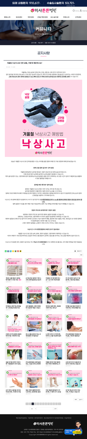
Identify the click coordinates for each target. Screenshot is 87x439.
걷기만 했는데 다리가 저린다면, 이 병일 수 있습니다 (73, 391)
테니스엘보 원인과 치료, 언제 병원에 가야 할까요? (33, 335)
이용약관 (30, 418)
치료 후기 (40, 43)
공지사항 (33, 43)
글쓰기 (80, 399)
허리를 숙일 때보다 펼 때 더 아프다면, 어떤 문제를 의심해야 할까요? (73, 307)
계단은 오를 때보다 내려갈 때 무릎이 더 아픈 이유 (13, 279)
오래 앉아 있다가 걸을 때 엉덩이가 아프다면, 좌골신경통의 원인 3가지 (73, 363)
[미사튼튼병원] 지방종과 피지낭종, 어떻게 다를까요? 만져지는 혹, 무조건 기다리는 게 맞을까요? (73, 336)
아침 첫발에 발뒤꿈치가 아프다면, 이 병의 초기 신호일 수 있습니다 (53, 391)
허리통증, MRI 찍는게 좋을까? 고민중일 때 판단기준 (13, 307)
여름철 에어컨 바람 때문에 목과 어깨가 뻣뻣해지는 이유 (53, 363)
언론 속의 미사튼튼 (50, 43)
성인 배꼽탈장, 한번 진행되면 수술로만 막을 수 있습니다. (33, 307)
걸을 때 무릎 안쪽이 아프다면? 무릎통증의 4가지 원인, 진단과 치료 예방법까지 (13, 363)
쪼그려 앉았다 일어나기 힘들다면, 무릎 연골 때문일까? (73, 279)
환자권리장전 (38, 418)
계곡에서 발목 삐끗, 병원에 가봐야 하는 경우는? (53, 307)
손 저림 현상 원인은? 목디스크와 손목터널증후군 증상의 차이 (33, 279)
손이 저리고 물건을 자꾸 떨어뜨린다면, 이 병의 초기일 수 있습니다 (13, 391)
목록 (81, 255)
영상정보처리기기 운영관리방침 (53, 418)
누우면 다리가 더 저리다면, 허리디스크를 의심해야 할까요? (53, 335)
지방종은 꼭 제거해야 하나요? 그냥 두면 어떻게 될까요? (53, 279)
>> (59, 404)
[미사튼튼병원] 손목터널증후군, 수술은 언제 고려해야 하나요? (33, 363)
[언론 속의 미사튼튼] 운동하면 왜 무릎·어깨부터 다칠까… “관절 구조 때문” (13, 335)
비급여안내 (67, 418)
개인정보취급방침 (21, 418)
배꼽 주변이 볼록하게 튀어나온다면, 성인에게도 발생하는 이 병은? (33, 391)
